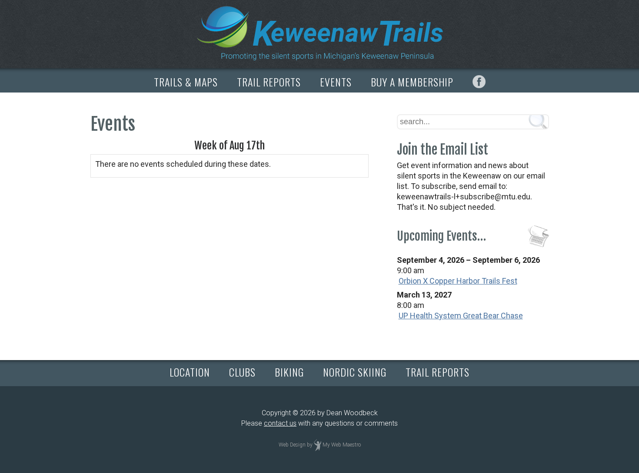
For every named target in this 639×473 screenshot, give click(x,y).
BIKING (289, 372)
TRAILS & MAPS (186, 81)
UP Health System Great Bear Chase (461, 315)
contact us (280, 423)
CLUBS (242, 372)
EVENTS (336, 81)
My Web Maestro (342, 445)
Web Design (292, 445)
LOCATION (190, 372)
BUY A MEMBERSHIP (412, 81)
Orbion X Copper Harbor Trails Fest (458, 280)
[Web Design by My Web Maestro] (317, 445)
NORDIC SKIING (354, 372)
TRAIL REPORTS (269, 81)
